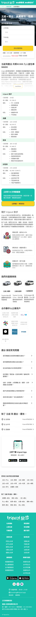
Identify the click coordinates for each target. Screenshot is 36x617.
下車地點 (5, 37)
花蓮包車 (26, 544)
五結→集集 (13, 480)
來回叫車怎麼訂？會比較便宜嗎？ (13, 397)
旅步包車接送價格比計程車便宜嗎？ (14, 391)
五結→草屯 (5, 487)
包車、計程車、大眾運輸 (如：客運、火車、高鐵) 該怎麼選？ (16, 384)
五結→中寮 (13, 483)
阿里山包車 (9, 541)
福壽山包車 (9, 553)
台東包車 (26, 550)
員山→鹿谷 (22, 505)
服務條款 (17, 595)
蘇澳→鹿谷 (5, 505)
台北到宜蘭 (26, 567)
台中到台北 (26, 565)
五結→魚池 (30, 480)
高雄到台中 (26, 570)
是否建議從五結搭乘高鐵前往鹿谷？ (14, 356)
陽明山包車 (9, 547)
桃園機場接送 (9, 562)
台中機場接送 (9, 567)
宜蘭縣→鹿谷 (6, 498)
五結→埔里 (30, 483)
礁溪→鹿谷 (15, 498)
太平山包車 (9, 544)
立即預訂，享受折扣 (18, 204)
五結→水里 (5, 483)
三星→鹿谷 (23, 498)
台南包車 (26, 553)
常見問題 (26, 527)
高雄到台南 (26, 562)
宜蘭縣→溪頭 (14, 487)
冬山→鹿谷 (5, 501)
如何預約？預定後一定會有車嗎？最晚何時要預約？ (16, 375)
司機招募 (9, 530)
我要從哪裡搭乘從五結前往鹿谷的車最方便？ (15, 404)
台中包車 (26, 547)
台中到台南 (26, 573)
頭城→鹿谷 (13, 505)
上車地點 (5, 28)
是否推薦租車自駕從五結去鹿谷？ (13, 362)
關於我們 (26, 530)
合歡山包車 (9, 550)
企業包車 (9, 527)
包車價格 (9, 523)
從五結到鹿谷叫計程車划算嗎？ (12, 368)
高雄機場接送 (9, 570)
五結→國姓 (22, 480)
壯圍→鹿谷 (22, 501)
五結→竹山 (5, 480)
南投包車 (8, 6)
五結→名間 (22, 483)
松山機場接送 (9, 565)
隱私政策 (11, 595)
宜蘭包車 (26, 541)
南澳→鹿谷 (13, 501)
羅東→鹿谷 (30, 501)
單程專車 (26, 523)
